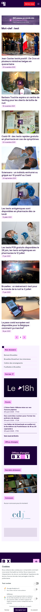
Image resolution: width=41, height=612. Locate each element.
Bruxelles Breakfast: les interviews (17, 359)
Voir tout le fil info (11, 436)
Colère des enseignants (13, 363)
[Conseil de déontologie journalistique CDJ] (20, 515)
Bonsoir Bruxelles (10, 355)
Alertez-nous (29, 4)
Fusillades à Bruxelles (12, 367)
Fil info (8, 402)
